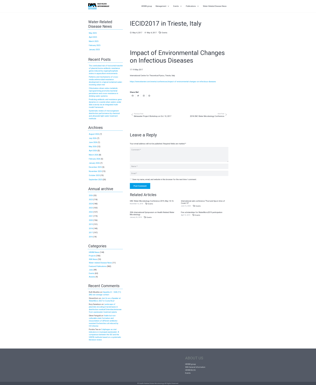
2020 (91, 220)
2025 (91, 199)
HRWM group (190, 364)
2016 (91, 237)
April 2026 (93, 150)
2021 (91, 216)
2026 (91, 195)
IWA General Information (195, 367)
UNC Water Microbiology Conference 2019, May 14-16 (152, 201)
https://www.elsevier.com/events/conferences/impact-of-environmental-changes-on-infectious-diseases (173, 81)
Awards (92, 277)
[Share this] (132, 96)
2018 (91, 228)
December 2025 (95, 167)
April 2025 (93, 37)
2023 (91, 208)
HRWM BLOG (190, 370)
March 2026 (93, 155)
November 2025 (95, 171)
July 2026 (93, 138)
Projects (92, 256)
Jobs (91, 270)
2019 (91, 224)
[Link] (99, 6)
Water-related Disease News (100, 263)
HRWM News (94, 252)
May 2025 (93, 33)
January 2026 (94, 163)
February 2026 (94, 159)
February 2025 (94, 45)
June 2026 (93, 142)
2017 (91, 232)
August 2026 (94, 134)
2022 (91, 212)
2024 (91, 204)
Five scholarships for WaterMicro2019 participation (201, 212)
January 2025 (94, 49)
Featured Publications (97, 266)
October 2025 (94, 175)
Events (164, 33)
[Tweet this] (138, 96)
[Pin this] (149, 96)
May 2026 (93, 146)
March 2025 (93, 41)
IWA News (93, 259)
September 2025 (95, 179)
